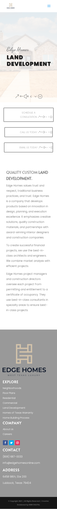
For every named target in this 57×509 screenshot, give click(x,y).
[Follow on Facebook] (5, 442)
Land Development (14, 408)
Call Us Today (28, 132)
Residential (9, 398)
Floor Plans (9, 393)
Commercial (10, 403)
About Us (8, 429)
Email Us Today (28, 147)
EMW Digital (34, 505)
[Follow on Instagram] (17, 442)
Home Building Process (16, 418)
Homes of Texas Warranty (18, 412)
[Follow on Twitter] (11, 442)
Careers (7, 434)
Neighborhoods (12, 388)
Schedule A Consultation (28, 115)
